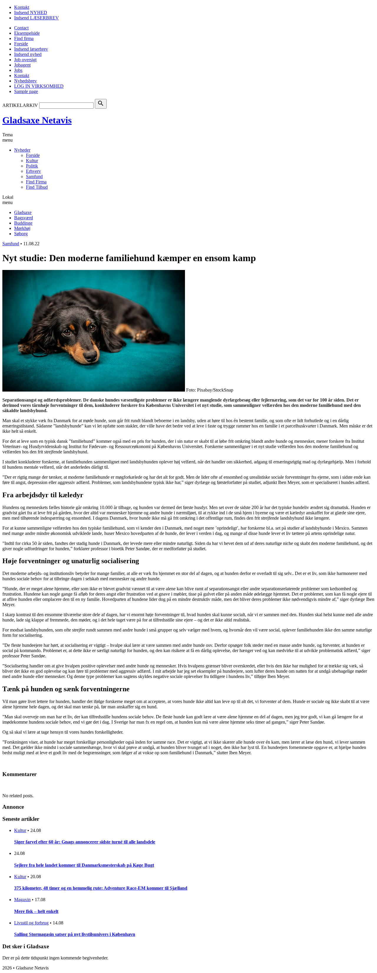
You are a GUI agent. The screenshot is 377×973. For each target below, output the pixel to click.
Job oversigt (25, 59)
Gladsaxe (23, 212)
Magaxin (22, 899)
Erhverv (33, 171)
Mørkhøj (22, 228)
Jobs (18, 70)
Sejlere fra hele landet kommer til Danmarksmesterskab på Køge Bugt (84, 865)
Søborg (21, 233)
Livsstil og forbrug (31, 922)
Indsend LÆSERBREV (36, 17)
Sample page (26, 91)
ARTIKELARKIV (20, 105)
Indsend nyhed (28, 54)
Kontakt (21, 7)
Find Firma (36, 181)
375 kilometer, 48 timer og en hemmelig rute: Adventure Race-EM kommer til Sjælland (100, 888)
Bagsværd (23, 217)
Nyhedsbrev (25, 80)
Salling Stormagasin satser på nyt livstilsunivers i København (74, 934)
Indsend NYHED (30, 12)
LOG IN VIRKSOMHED (39, 86)
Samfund (34, 176)
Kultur (32, 160)
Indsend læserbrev (31, 49)
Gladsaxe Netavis (37, 120)
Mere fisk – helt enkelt (36, 911)
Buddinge (23, 223)
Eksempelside (27, 33)
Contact (21, 27)
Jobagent (22, 64)
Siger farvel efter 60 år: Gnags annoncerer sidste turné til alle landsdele (84, 841)
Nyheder (22, 150)
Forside (21, 43)
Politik (32, 165)
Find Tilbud (37, 187)
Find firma (24, 38)
